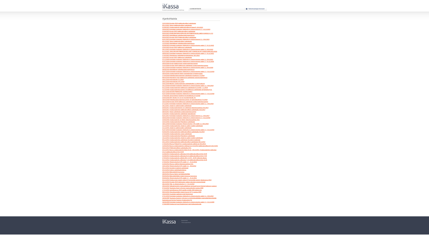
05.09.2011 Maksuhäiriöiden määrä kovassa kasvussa (179, 176)
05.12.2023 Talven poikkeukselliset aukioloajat (177, 25)
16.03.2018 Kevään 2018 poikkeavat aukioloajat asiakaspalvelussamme (185, 102)
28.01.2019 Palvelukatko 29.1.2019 (173, 81)
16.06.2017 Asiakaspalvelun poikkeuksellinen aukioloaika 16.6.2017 (183, 110)
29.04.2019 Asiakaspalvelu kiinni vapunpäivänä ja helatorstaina (182, 73)
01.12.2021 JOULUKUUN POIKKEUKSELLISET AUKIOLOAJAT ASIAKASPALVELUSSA (189, 51)
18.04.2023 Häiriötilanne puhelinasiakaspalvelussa (178, 35)
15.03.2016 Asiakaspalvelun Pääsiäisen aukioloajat (178, 122)
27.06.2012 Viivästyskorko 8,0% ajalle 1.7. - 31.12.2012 (179, 162)
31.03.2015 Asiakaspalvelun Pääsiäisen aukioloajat (178, 136)
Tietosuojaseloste (186, 222)
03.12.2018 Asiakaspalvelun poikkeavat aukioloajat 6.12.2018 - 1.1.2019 (185, 87)
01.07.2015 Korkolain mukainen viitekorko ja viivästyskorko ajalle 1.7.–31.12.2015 (188, 130)
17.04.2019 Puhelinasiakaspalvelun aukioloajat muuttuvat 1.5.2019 (183, 75)
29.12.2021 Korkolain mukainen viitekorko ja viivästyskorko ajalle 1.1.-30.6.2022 (187, 49)
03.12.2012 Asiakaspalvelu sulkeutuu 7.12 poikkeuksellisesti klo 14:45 (184, 160)
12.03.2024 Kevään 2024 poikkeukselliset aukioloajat (179, 23)
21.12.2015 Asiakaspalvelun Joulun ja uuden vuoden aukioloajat (182, 126)
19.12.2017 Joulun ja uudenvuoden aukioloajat (176, 106)
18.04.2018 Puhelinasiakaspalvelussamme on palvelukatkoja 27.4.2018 (184, 100)
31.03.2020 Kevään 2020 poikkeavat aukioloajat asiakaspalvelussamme (185, 65)
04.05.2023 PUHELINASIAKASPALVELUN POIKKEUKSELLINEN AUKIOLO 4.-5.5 (187, 33)
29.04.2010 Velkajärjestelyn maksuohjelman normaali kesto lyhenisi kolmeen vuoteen (189, 186)
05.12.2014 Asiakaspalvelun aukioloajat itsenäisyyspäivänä (181, 140)
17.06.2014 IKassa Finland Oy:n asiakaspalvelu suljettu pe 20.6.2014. (184, 144)
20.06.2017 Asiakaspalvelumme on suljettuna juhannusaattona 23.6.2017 (185, 108)
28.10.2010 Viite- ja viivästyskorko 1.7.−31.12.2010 (178, 184)
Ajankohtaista (195, 9)
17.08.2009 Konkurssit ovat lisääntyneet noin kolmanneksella (181, 204)
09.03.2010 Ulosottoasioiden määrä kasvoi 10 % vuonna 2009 (181, 192)
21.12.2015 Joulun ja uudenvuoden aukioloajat (176, 128)
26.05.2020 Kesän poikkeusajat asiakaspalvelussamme (180, 63)
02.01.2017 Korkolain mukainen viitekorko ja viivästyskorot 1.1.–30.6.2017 (185, 116)
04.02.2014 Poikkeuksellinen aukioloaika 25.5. (176, 148)
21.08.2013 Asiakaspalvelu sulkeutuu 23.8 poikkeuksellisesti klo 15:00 (184, 154)
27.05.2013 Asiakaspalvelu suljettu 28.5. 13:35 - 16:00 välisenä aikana (184, 158)
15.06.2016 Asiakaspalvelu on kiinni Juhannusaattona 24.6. (181, 120)
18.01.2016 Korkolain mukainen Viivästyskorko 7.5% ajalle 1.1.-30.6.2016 (185, 124)
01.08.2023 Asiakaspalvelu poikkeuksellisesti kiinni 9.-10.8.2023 (182, 27)
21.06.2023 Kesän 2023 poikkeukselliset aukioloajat (178, 31)
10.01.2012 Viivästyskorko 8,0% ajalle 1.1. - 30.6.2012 (179, 166)
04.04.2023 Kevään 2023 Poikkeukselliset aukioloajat (179, 37)
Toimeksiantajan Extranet (256, 9)
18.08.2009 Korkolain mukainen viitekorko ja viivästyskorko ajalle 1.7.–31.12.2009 (188, 202)
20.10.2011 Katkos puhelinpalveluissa (174, 170)
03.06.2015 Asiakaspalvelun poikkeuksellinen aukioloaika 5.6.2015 (183, 132)
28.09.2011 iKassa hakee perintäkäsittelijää (176, 174)
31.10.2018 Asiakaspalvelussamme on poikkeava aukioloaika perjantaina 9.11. (187, 89)
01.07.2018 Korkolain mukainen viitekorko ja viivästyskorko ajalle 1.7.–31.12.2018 (188, 94)
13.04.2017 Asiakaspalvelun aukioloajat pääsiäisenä (179, 114)
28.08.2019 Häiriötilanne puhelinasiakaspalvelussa (178, 69)
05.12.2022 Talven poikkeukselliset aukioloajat (177, 41)
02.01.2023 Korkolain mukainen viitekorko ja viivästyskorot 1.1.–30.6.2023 (185, 39)
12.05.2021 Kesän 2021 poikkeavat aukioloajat (177, 57)
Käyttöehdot (184, 220)
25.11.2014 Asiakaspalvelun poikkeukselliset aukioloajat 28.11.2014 (183, 142)
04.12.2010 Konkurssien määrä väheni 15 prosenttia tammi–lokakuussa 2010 (186, 180)
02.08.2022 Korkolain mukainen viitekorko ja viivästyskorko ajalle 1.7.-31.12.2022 (188, 45)
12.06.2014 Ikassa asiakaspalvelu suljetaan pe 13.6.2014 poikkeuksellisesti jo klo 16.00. (190, 146)
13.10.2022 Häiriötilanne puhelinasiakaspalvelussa (178, 43)
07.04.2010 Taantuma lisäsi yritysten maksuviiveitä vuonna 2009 (182, 188)
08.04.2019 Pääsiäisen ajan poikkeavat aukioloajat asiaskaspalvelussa (184, 77)
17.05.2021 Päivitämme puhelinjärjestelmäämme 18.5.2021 (181, 55)
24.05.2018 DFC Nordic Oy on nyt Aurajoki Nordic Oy (179, 98)
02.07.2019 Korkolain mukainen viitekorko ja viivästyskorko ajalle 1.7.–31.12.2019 (188, 71)
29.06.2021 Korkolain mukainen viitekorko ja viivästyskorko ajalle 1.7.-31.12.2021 (188, 53)
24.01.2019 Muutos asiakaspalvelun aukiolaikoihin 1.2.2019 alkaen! (183, 83)
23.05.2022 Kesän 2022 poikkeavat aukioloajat (177, 47)
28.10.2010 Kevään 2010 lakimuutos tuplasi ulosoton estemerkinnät (183, 182)
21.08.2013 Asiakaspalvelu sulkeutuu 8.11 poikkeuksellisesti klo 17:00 (184, 156)
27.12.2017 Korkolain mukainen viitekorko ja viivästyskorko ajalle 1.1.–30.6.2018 (187, 104)
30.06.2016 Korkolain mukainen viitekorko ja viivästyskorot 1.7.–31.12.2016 (186, 118)
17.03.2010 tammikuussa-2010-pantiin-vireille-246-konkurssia (182, 190)
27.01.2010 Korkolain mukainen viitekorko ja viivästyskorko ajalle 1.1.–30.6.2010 (187, 196)
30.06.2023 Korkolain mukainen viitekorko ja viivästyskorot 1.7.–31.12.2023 (186, 29)
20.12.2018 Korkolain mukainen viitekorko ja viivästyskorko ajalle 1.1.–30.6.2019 (187, 85)
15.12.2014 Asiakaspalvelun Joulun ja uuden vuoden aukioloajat (182, 138)
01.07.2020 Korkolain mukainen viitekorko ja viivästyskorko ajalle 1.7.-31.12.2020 (188, 61)
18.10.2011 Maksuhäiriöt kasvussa (173, 172)
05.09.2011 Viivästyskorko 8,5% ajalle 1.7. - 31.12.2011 (179, 178)
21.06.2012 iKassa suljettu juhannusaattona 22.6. (177, 164)
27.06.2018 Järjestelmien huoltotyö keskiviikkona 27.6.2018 (181, 96)
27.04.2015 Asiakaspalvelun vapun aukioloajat (177, 134)
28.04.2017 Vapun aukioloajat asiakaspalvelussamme (179, 112)
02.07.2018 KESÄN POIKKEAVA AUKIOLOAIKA (177, 91)
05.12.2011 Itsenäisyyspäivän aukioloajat (175, 168)
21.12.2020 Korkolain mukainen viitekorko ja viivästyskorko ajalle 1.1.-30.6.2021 (187, 59)
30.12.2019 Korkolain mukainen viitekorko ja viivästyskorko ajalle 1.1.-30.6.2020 (187, 67)
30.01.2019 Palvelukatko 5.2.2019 (173, 79)
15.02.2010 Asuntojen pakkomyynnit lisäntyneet (177, 194)
